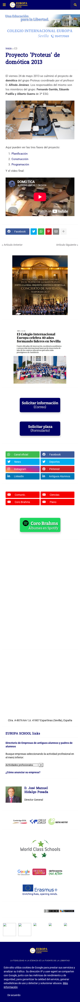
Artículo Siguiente (66, 244)
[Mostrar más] (63, 231)
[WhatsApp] (41, 231)
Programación (20, 164)
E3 (15, 48)
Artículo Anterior (13, 244)
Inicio (9, 48)
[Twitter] (34, 231)
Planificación (20, 153)
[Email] (56, 231)
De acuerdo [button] (13, 995)
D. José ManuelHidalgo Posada (36, 790)
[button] (4, 5)
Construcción (20, 159)
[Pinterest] (48, 231)
